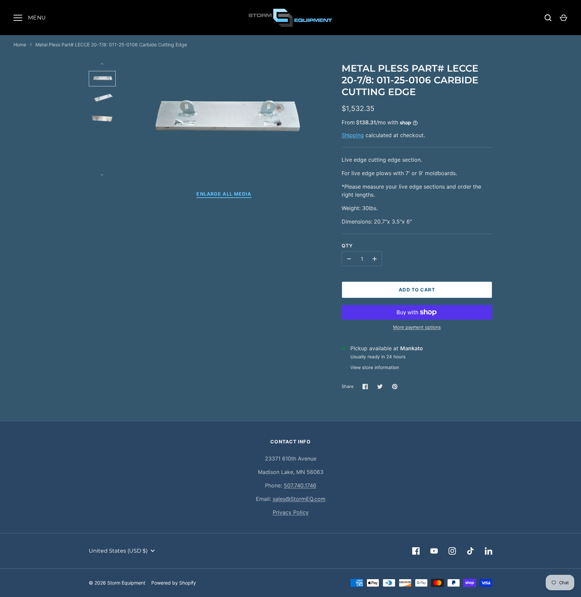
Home (19, 44)
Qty (347, 245)
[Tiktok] (470, 551)
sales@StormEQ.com (299, 498)
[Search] (548, 17)
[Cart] (563, 17)
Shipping (353, 135)
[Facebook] (416, 551)
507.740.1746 (300, 485)
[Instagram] (452, 551)
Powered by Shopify (173, 583)
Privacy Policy (291, 512)
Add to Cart (417, 289)
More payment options (417, 327)
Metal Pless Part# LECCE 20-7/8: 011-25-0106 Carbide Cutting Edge (111, 44)
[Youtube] (434, 551)
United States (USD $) (118, 551)
